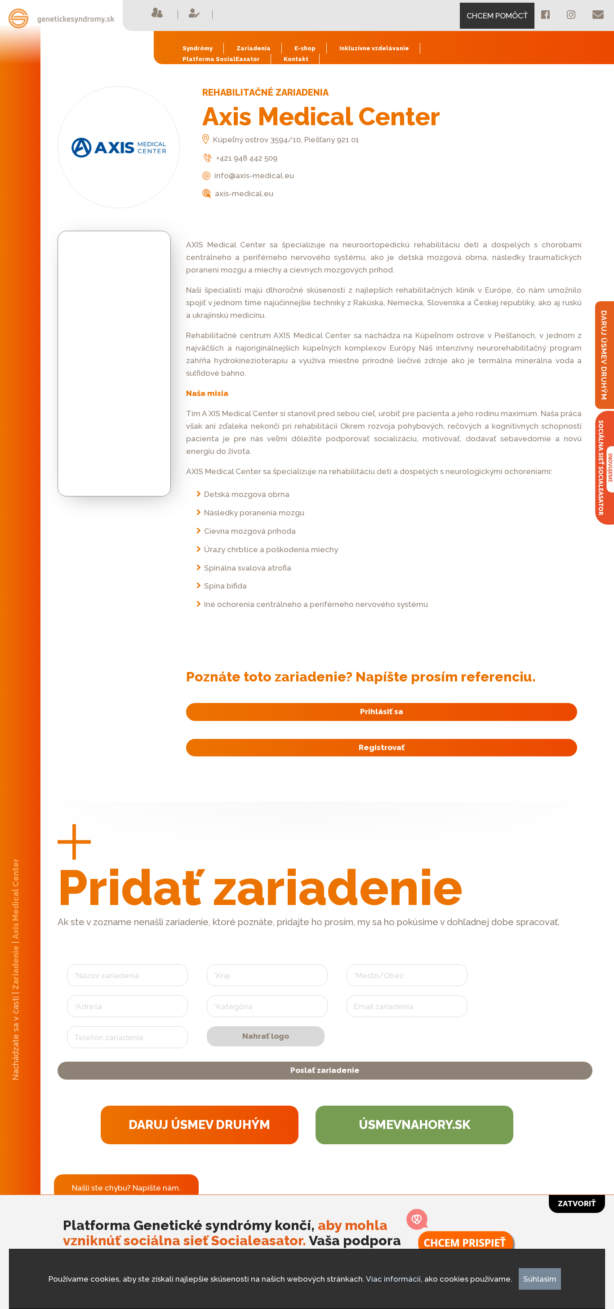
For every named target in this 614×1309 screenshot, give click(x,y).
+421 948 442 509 (245, 158)
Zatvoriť (577, 1203)
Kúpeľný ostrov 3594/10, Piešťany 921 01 (285, 139)
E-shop (305, 48)
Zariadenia (253, 48)
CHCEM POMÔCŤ (497, 15)
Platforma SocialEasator (221, 59)
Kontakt (296, 59)
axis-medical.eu (243, 193)
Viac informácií (393, 1278)
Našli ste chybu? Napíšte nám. (126, 1187)
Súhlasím (539, 1278)
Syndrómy (197, 48)
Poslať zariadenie (325, 1070)
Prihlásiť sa (381, 711)
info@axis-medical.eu (253, 175)
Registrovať (382, 747)
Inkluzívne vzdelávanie (374, 48)
